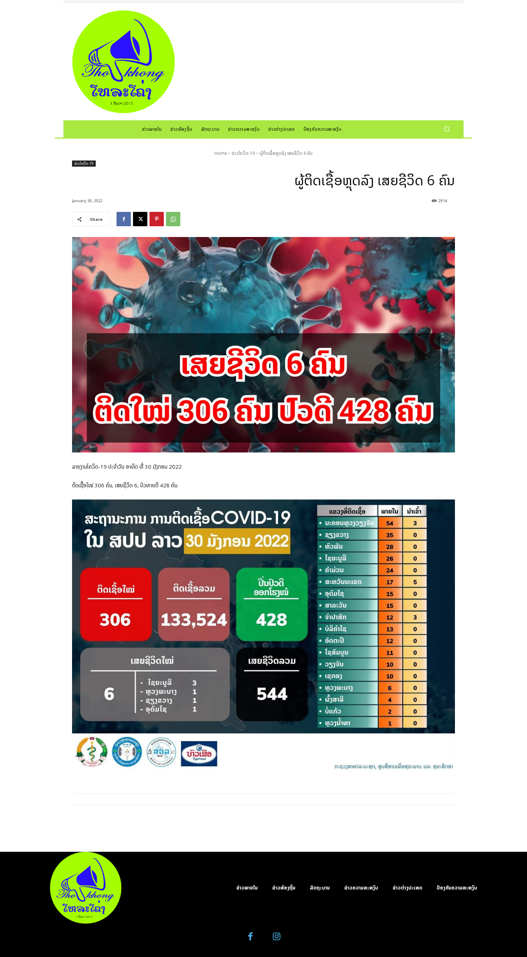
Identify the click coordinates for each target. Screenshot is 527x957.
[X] (140, 219)
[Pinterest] (156, 219)
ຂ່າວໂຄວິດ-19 (243, 153)
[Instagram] (276, 936)
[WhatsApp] (173, 219)
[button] (446, 128)
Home (220, 153)
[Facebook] (124, 219)
